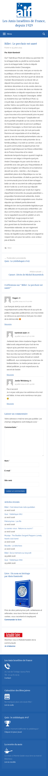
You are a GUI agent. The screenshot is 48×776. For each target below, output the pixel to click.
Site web (8, 480)
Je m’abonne (9, 646)
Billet (9, 248)
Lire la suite (9, 705)
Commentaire (10, 427)
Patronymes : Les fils (12, 521)
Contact (7, 678)
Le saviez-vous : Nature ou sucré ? (18, 528)
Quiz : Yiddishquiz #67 (13, 514)
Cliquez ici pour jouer (13, 732)
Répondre (8, 324)
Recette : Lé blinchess (13, 546)
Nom (7, 461)
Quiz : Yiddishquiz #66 (13, 560)
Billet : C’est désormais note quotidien (19, 507)
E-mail (7, 471)
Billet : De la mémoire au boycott (17, 553)
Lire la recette (10, 762)
